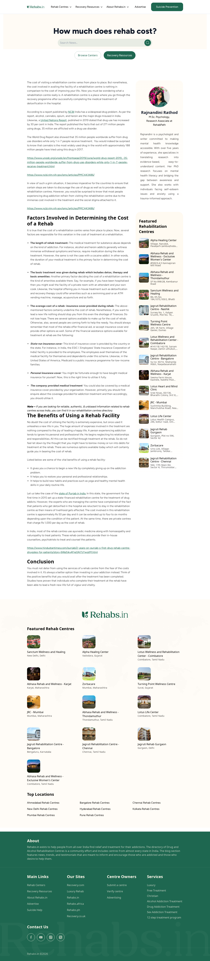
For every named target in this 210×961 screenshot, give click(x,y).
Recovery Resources (119, 55)
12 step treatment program (164, 917)
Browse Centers (88, 55)
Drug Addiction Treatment (163, 906)
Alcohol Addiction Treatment (164, 901)
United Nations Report (54, 120)
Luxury (151, 885)
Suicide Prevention (167, 6)
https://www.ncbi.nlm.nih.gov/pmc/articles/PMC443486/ (60, 174)
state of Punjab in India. (72, 493)
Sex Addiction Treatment (162, 912)
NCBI (71, 111)
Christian (152, 896)
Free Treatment (156, 890)
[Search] (147, 42)
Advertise (140, 6)
